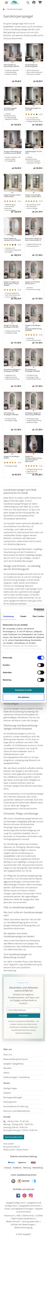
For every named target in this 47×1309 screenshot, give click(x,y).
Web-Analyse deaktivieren (23, 1218)
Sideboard (19, 799)
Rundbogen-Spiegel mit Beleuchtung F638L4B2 (33, 414)
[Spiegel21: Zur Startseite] (14, 2)
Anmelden (23, 1015)
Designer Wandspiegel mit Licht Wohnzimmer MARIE (13, 152)
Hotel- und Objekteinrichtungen (19, 1208)
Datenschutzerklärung (23, 1033)
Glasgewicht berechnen (30, 1205)
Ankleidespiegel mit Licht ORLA (33, 152)
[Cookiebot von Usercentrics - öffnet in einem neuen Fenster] (33, 609)
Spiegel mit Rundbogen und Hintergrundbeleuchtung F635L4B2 (33, 327)
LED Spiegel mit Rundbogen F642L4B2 (11, 414)
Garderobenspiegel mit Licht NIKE (33, 109)
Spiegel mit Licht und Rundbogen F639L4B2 (11, 326)
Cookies (39, 1215)
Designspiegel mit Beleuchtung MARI (31, 65)
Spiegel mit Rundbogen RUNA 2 (11, 457)
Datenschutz (28, 1215)
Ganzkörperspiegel (14, 9)
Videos (6, 1072)
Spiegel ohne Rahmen (22, 786)
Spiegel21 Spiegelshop (13, 1063)
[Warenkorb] (39, 3)
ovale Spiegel (31, 589)
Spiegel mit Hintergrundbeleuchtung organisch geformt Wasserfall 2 (33, 458)
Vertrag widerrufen (30, 1221)
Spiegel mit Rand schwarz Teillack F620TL (12, 196)
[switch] (40, 665)
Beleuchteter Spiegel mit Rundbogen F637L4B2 (12, 370)
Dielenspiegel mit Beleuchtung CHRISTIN (11, 65)
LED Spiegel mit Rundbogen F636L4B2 (32, 370)
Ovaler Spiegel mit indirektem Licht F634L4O (12, 239)
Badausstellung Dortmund (15, 1059)
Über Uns (7, 1054)
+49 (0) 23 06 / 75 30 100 (17, 1121)
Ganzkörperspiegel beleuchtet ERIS (10, 109)
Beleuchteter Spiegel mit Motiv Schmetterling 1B (33, 239)
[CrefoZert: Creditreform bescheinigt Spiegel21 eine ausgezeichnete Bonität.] (33, 1181)
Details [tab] (23, 616)
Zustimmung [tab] (8, 616)
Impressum (9, 1215)
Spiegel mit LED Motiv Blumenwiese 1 (32, 283)
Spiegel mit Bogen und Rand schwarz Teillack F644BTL (11, 283)
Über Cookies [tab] (38, 616)
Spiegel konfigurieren (15, 1202)
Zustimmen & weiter (23, 690)
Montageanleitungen (12, 1097)
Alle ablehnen (23, 697)
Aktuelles (7, 1068)
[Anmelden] (33, 3)
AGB (18, 1215)
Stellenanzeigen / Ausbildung (16, 1077)
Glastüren (21, 796)
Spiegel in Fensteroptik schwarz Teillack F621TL (33, 196)
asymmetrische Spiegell (29, 592)
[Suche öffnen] (27, 2)
